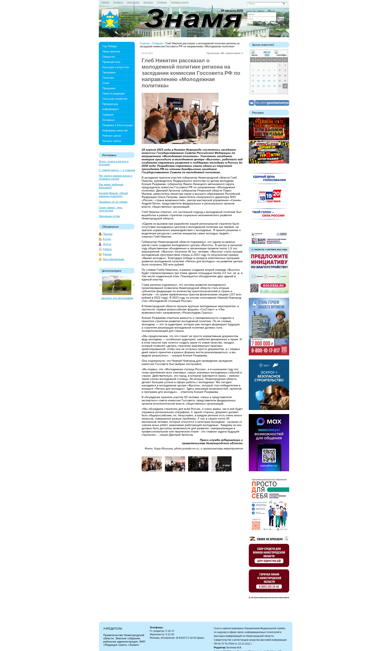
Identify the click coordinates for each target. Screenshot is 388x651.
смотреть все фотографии (117, 298)
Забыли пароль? (279, 24)
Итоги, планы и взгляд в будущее (114, 163)
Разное (107, 254)
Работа (107, 249)
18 (258, 81)
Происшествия (111, 61)
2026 (267, 54)
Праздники (108, 88)
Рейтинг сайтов (111, 135)
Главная (145, 43)
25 (258, 86)
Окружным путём (109, 216)
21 (274, 81)
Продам (107, 234)
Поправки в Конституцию (117, 125)
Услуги (107, 244)
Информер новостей (114, 130)
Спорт (106, 83)
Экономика (109, 72)
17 (253, 81)
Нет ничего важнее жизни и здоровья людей (115, 177)
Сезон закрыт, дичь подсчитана (110, 209)
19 (264, 81)
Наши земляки (111, 51)
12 (264, 75)
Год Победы (109, 46)
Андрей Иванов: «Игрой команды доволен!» (113, 195)
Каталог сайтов (111, 141)
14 (274, 75)
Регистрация (253, 24)
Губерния (108, 114)
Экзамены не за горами (113, 201)
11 (258, 75)
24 (253, 86)
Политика (108, 77)
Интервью (108, 120)
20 (269, 81)
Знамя (110, 19)
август (267, 51)
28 (274, 86)
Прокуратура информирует (110, 107)
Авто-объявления (113, 259)
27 (269, 86)
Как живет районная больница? (111, 186)
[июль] (255, 53)
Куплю (107, 239)
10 (253, 75)
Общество (108, 56)
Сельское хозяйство (114, 98)
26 (264, 86)
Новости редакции (113, 93)
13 (269, 75)
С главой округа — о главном (117, 170)
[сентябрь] (280, 53)
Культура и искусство (115, 67)
